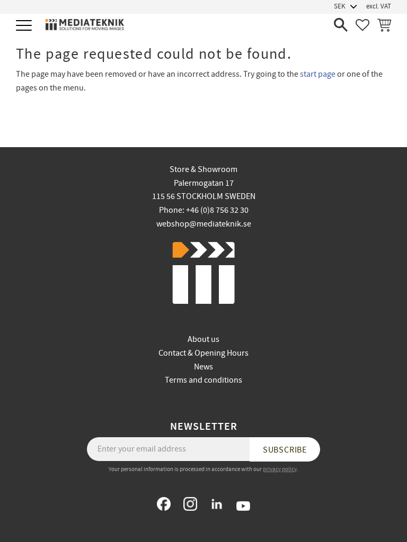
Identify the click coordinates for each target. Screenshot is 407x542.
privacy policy (280, 469)
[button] (25, 26)
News (203, 367)
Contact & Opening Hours (203, 353)
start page (317, 74)
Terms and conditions (203, 380)
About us (203, 339)
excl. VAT (378, 6)
